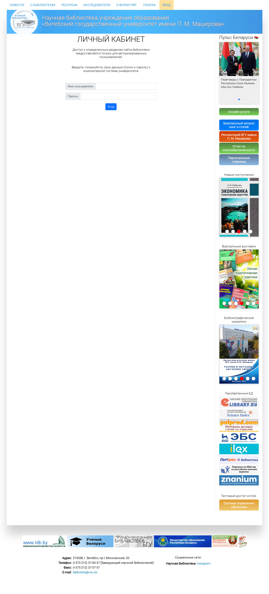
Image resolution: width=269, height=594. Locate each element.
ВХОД (166, 5)
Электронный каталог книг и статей (239, 125)
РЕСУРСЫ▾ (69, 5)
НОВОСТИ (17, 5)
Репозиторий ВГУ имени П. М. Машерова (239, 136)
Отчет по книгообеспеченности (239, 148)
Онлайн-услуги (239, 112)
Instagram (204, 563)
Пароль (73, 96)
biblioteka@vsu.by (85, 572)
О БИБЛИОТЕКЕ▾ (42, 5)
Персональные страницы (239, 159)
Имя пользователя (80, 86)
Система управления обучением (239, 505)
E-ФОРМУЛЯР (126, 5)
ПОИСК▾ (149, 5)
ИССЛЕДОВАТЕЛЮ (96, 5)
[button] (254, 73)
